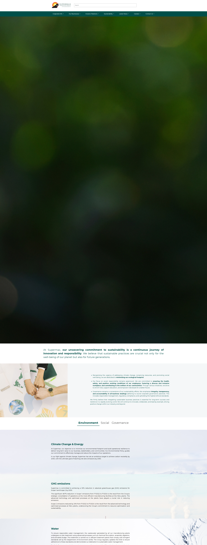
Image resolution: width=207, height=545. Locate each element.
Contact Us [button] (149, 14)
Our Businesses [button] (74, 14)
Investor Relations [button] (91, 14)
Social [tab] (105, 422)
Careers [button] (136, 14)
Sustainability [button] (108, 14)
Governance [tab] (120, 422)
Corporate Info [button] (58, 14)
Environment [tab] (88, 422)
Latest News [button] (123, 14)
